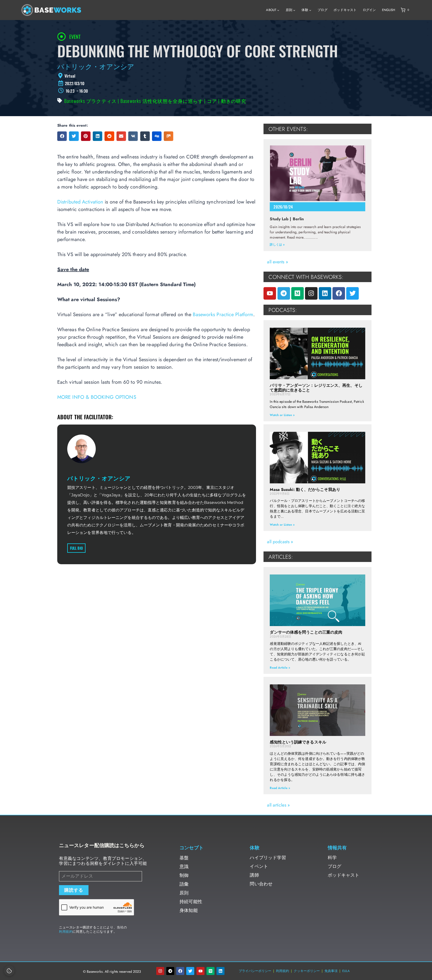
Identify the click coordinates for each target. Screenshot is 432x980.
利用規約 (65, 931)
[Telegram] (284, 293)
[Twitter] (352, 293)
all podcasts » (280, 541)
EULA (346, 970)
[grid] (216, 76)
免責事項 (331, 970)
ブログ (322, 10)
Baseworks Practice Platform (223, 314)
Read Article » (280, 667)
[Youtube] (270, 293)
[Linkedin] (325, 293)
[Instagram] (311, 293)
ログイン (369, 10)
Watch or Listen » (282, 415)
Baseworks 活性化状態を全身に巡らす (161, 100)
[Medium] (297, 293)
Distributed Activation (80, 202)
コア (212, 100)
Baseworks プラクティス (90, 100)
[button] (62, 136)
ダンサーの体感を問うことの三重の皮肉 (306, 632)
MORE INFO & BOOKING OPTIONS (96, 397)
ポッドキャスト (345, 10)
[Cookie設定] (9, 970)
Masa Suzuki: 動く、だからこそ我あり (305, 489)
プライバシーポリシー (255, 970)
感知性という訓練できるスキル (298, 742)
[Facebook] (338, 293)
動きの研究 (233, 100)
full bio (76, 548)
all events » (277, 262)
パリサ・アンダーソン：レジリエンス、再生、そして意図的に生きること (316, 387)
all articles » (278, 805)
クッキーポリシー (307, 970)
